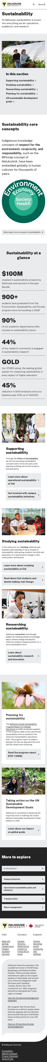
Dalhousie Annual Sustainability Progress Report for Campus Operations (21, 726)
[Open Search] (34, 5)
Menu (41, 5)
